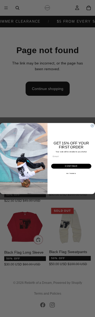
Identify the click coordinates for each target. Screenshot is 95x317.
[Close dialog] (92, 125)
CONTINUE (71, 166)
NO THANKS (71, 173)
